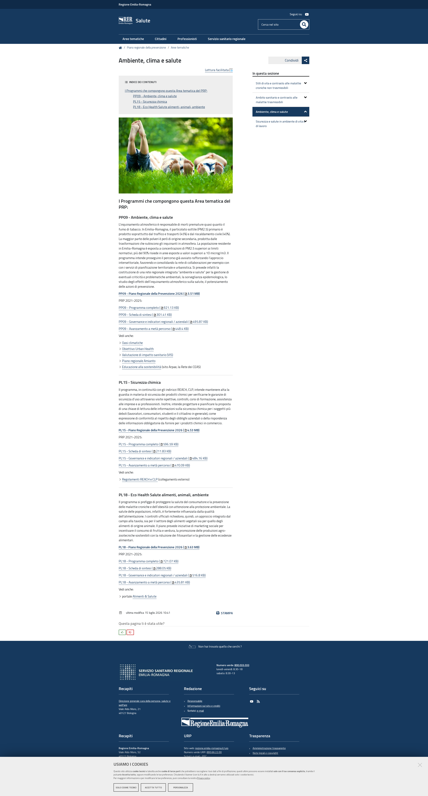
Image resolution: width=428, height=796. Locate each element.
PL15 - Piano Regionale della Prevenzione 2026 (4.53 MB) (159, 430)
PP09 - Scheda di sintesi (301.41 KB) (145, 314)
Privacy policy (203, 778)
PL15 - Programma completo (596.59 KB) (148, 444)
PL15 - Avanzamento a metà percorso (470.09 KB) (154, 465)
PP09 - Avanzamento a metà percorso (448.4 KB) (154, 328)
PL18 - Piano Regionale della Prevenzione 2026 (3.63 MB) (159, 547)
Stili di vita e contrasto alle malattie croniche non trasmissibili (278, 85)
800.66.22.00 (214, 752)
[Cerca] (304, 24)
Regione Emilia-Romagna (135, 4)
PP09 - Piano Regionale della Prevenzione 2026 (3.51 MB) (159, 293)
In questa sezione (265, 73)
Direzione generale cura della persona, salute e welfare (145, 703)
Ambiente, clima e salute (272, 111)
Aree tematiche (180, 47)
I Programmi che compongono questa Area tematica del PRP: (166, 90)
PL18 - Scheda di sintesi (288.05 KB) (145, 568)
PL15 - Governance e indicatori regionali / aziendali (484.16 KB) (163, 458)
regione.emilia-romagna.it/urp (211, 748)
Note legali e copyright (265, 753)
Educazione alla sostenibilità (141, 366)
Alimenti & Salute (144, 596)
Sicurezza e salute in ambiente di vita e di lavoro (280, 123)
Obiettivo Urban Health (138, 348)
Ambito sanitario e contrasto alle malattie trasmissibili (276, 99)
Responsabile (194, 701)
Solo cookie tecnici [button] (126, 787)
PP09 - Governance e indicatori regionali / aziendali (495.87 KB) (163, 321)
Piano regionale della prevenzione (146, 47)
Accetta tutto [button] (153, 787)
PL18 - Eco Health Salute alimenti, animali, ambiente (169, 107)
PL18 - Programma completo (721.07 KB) (148, 561)
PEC (204, 756)
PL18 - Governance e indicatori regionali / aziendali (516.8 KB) (162, 575)
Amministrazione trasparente (269, 748)
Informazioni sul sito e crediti (203, 706)
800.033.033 (241, 665)
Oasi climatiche (132, 342)
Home (121, 47)
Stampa (227, 613)
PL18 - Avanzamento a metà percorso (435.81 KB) (154, 582)
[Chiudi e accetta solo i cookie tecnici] (420, 765)
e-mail (200, 711)
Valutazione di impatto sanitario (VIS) (147, 354)
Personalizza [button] (180, 787)
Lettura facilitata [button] (217, 70)
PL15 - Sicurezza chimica (150, 101)
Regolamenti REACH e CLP (140, 479)
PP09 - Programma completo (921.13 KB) (149, 307)
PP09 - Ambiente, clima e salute (155, 96)
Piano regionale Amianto (138, 360)
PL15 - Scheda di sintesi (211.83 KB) (145, 451)
